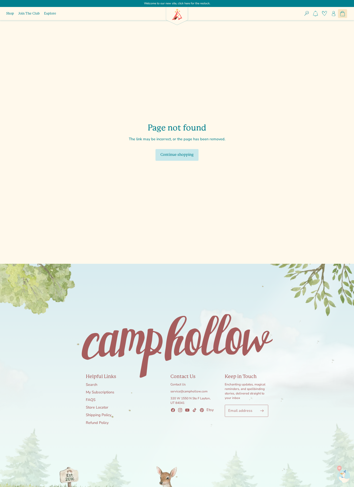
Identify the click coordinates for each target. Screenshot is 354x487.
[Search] (306, 13)
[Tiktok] (194, 410)
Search (91, 384)
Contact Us (178, 384)
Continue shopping (177, 155)
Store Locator (97, 407)
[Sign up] (262, 411)
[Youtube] (187, 410)
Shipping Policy (98, 415)
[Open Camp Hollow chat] (341, 474)
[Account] (333, 13)
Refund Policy (97, 422)
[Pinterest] (201, 410)
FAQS (90, 400)
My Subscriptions (100, 392)
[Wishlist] (324, 13)
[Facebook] (172, 410)
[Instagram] (180, 410)
